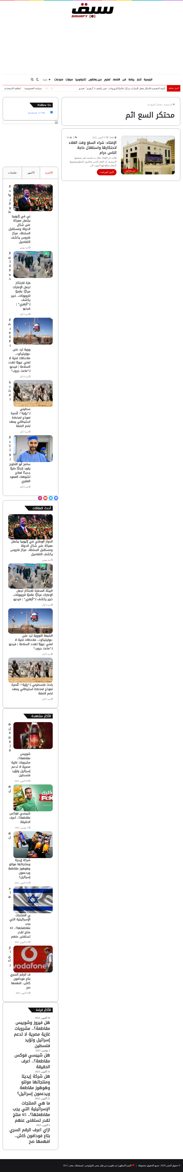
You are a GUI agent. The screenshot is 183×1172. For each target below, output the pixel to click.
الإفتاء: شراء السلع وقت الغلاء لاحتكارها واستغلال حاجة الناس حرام (93, 147)
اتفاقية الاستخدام (12, 88)
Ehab (112, 137)
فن (124, 79)
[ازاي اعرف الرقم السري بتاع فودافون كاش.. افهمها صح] (33, 959)
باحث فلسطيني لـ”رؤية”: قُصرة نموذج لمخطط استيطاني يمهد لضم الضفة (32, 689)
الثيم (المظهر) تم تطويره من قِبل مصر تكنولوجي (108, 1165)
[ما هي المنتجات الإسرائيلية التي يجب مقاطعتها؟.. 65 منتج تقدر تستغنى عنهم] (33, 899)
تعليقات (12, 172)
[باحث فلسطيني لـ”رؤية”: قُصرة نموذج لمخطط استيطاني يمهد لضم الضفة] (33, 393)
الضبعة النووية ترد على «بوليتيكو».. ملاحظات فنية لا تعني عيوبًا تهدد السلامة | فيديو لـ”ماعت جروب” (31, 642)
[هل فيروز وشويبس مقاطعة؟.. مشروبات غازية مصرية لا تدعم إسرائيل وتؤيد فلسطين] (33, 735)
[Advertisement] (91, 45)
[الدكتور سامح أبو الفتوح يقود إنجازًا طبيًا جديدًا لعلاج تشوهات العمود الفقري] (33, 448)
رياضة (131, 79)
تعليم (107, 79)
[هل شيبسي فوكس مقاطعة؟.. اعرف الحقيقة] (33, 797)
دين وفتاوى (95, 79)
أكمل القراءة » (107, 172)
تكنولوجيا (80, 79)
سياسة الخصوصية (33, 88)
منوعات (58, 79)
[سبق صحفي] (91, 10)
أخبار (139, 79)
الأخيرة (49, 172)
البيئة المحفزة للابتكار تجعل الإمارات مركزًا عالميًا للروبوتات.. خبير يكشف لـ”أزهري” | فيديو (122, 88)
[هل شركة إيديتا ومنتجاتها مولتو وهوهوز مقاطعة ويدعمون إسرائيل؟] (33, 844)
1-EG (65, 1165)
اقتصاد (116, 79)
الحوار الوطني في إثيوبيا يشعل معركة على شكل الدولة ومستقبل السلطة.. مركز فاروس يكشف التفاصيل (19, 213)
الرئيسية (148, 79)
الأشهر (31, 172)
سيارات (69, 79)
